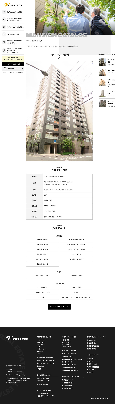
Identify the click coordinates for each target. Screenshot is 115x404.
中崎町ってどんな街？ (69, 365)
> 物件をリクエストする (44, 380)
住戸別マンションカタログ (45, 360)
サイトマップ (11, 72)
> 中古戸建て (40, 344)
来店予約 (90, 373)
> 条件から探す (66, 342)
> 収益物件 (40, 351)
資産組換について (67, 388)
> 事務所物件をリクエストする (45, 396)
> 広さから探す (66, 344)
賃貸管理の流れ (92, 343)
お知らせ (90, 361)
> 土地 (39, 347)
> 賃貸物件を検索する (43, 378)
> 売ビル (39, 353)
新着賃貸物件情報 (42, 384)
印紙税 (39, 369)
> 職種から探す (66, 340)
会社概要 (4, 72)
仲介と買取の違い (67, 383)
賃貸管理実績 (91, 349)
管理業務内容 (91, 340)
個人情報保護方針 (20, 72)
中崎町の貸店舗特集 (68, 367)
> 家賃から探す (66, 347)
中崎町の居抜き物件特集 (70, 370)
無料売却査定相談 (93, 367)
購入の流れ (40, 366)
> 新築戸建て (40, 342)
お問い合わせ (91, 370)
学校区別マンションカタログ (46, 363)
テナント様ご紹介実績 (69, 353)
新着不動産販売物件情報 (45, 357)
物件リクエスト (92, 364)
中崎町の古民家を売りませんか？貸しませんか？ (13, 59)
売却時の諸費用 (67, 386)
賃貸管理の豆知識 (93, 346)
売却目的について (67, 380)
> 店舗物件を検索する (43, 394)
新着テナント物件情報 (69, 351)
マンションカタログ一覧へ (57, 307)
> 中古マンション (42, 340)
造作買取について (67, 356)
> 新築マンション (42, 349)
